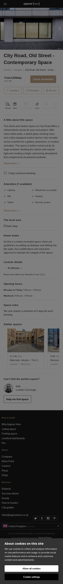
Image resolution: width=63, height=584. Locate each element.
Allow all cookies (31, 568)
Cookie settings (31, 577)
